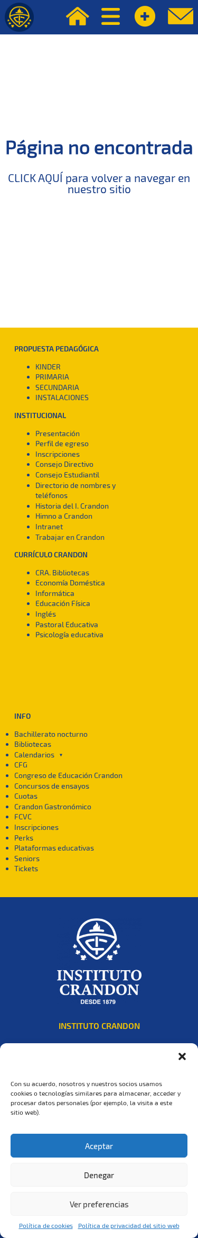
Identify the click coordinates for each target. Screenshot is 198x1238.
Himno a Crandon (63, 515)
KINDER (48, 366)
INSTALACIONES (62, 397)
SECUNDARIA (57, 387)
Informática (54, 593)
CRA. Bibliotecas (62, 572)
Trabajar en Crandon (70, 536)
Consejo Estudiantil (67, 474)
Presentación (57, 433)
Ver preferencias (99, 1204)
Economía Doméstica (70, 582)
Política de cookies (46, 1225)
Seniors (27, 858)
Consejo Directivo (64, 463)
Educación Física (62, 603)
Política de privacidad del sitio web (129, 1225)
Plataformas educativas (54, 847)
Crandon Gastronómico (52, 806)
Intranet (49, 526)
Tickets (26, 868)
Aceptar (99, 1146)
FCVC (23, 816)
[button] (182, 1056)
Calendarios (34, 754)
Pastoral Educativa (66, 624)
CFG (20, 764)
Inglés (45, 613)
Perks (23, 837)
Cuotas (25, 795)
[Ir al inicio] (19, 17)
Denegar (99, 1175)
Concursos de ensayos (51, 785)
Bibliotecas (32, 743)
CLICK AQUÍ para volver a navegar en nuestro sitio (99, 183)
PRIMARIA (52, 376)
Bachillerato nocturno (51, 733)
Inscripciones (57, 453)
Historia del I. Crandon (72, 505)
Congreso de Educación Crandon (68, 775)
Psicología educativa (69, 634)
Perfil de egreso (62, 443)
